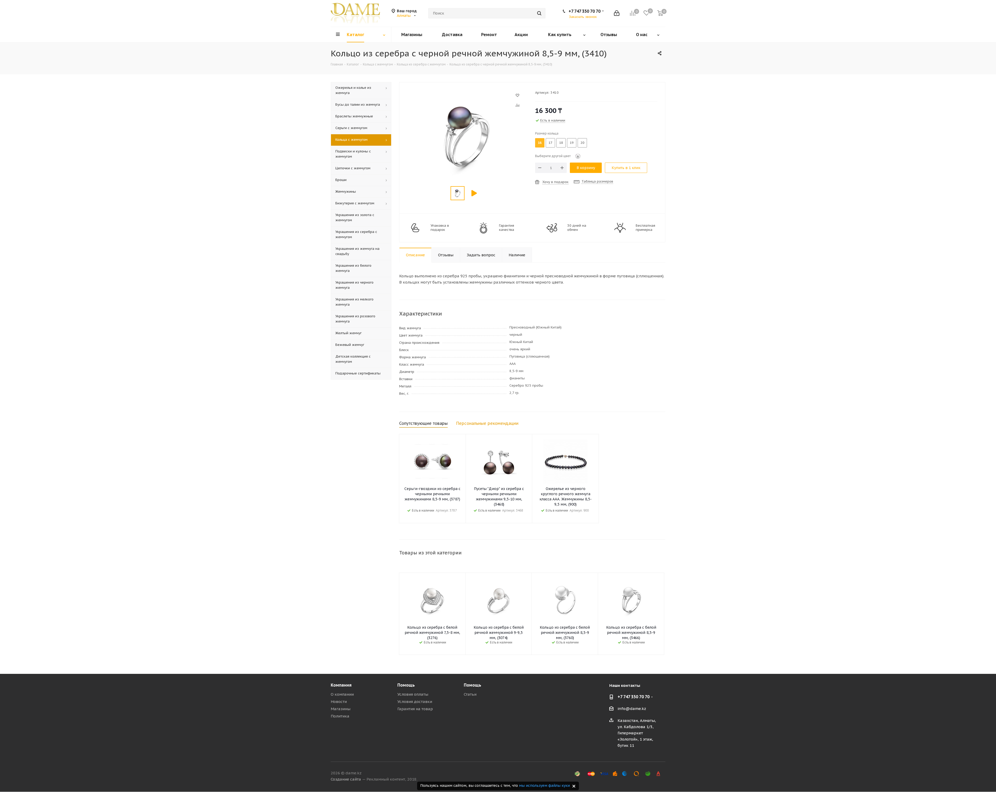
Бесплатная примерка (645, 228)
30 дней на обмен (576, 228)
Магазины (340, 708)
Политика (340, 716)
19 (571, 143)
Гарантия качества (506, 228)
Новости (339, 701)
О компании (342, 694)
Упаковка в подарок (440, 228)
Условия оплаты (412, 694)
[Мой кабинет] (616, 13)
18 (561, 143)
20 (582, 143)
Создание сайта (346, 779)
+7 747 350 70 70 (584, 11)
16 (540, 143)
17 (550, 143)
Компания (341, 685)
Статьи (470, 694)
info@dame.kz (632, 708)
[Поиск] (539, 13)
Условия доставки (414, 701)
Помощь (406, 685)
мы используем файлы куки (544, 785)
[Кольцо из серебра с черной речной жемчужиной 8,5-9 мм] (466, 97)
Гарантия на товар (415, 708)
